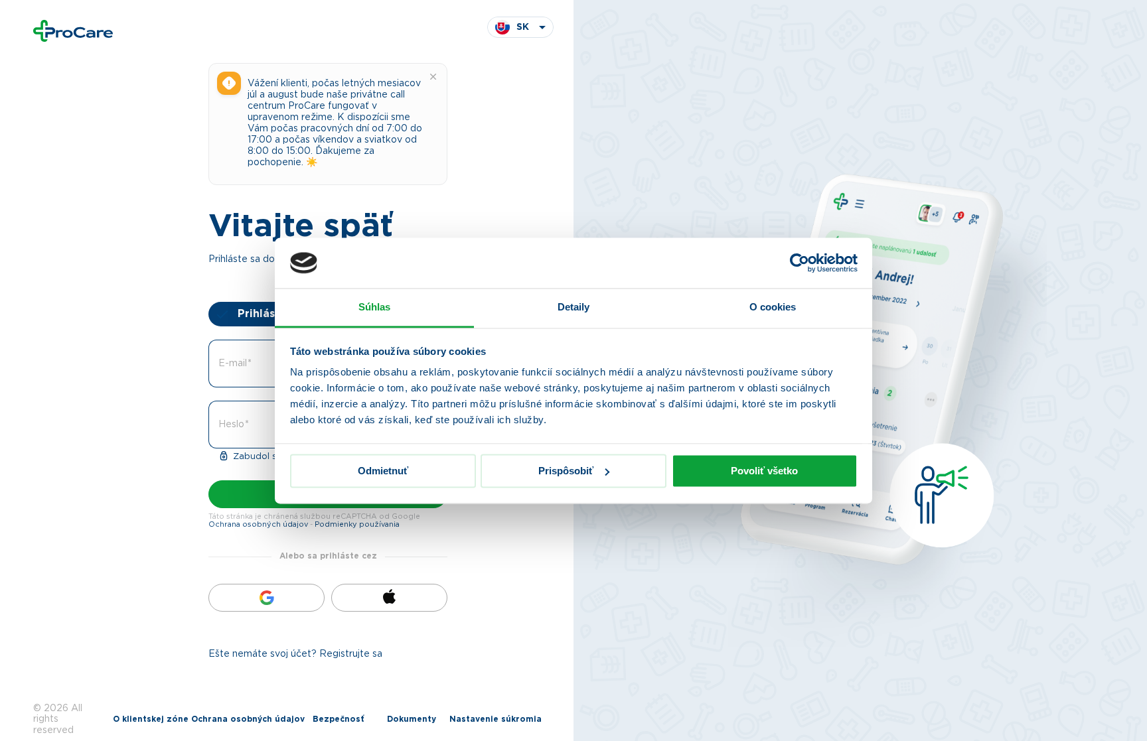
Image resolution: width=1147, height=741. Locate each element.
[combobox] (520, 27)
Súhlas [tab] (374, 307)
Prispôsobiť (565, 470)
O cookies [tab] (773, 307)
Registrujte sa (350, 654)
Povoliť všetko (764, 470)
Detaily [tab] (574, 307)
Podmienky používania (357, 524)
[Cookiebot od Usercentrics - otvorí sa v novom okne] (799, 263)
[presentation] (268, 314)
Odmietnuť (383, 470)
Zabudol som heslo (273, 456)
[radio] (268, 314)
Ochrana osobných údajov (258, 524)
